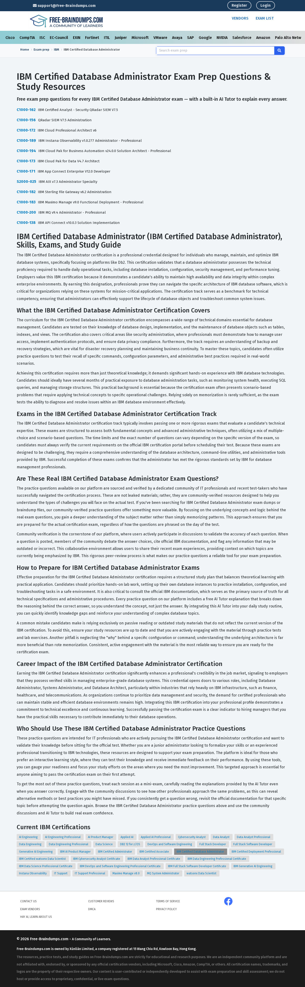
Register (239, 5)
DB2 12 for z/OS (130, 844)
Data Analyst (221, 837)
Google (206, 37)
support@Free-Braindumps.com (66, 5)
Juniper (121, 37)
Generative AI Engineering (36, 851)
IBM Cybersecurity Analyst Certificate (97, 858)
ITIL (107, 37)
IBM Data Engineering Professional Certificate (217, 858)
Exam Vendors (30, 909)
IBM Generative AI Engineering (253, 866)
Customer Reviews (101, 901)
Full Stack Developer (213, 844)
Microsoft (141, 37)
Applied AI (127, 837)
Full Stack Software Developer (253, 844)
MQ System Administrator (163, 873)
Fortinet (92, 37)
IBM (56, 49)
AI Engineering (28, 837)
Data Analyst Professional (254, 837)
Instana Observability (33, 873)
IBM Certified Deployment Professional (257, 851)
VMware (160, 37)
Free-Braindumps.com (49, 939)
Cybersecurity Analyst (192, 837)
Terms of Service (168, 901)
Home (24, 49)
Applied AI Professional (156, 837)
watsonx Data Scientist (202, 873)
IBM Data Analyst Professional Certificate (154, 858)
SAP (191, 37)
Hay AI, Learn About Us (36, 916)
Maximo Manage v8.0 (126, 873)
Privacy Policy (166, 909)
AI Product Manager (101, 837)
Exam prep (41, 49)
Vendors (240, 18)
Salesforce (242, 37)
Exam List (265, 18)
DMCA (92, 909)
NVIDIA (223, 37)
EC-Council (59, 37)
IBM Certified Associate (154, 851)
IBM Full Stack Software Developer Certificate (197, 866)
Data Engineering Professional (69, 844)
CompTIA (28, 37)
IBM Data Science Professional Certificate (46, 866)
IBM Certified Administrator (115, 851)
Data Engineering (30, 844)
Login (265, 5)
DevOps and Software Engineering (170, 844)
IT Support (61, 873)
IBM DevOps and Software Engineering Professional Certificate (120, 866)
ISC (43, 37)
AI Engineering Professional (63, 837)
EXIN (77, 37)
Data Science (104, 844)
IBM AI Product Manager (75, 851)
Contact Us (28, 901)
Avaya (177, 37)
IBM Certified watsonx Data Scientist (42, 858)
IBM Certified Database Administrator (201, 851)
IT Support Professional (90, 873)
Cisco (10, 37)
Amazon (263, 37)
